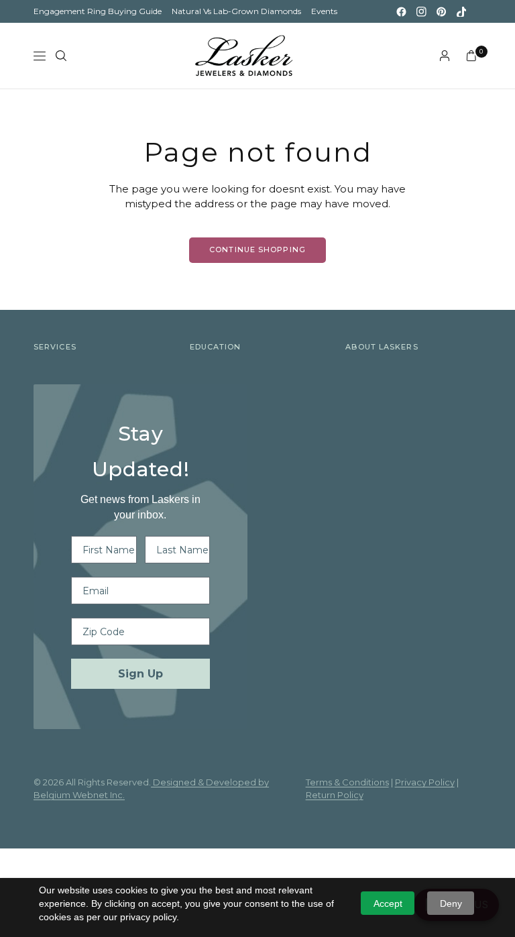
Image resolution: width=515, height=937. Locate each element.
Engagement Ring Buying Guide (98, 11)
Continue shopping (257, 249)
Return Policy (334, 794)
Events (324, 11)
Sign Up (140, 673)
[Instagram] (421, 11)
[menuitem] (98, 11)
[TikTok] (461, 11)
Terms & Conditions (347, 782)
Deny (451, 903)
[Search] (61, 55)
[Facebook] (401, 11)
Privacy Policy (425, 782)
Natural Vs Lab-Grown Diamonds (236, 11)
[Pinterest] (441, 11)
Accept (388, 903)
